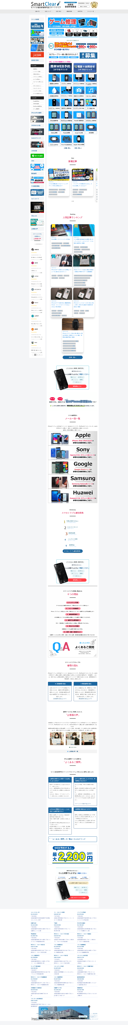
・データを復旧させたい (37, 93)
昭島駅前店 (80, 987)
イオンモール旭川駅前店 (37, 998)
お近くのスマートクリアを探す (78, 897)
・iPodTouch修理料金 (37, 106)
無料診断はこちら (77, 386)
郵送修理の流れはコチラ (85, 698)
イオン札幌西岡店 (58, 977)
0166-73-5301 (34, 1000)
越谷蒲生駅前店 (81, 977)
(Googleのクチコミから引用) (36, 259)
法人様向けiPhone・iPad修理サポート (89, 1016)
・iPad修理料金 (35, 101)
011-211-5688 (80, 946)
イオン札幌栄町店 (35, 955)
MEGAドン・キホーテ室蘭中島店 (85, 966)
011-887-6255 (57, 968)
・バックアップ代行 (36, 90)
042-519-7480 (80, 989)
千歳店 (55, 923)
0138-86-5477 (80, 935)
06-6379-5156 (34, 989)
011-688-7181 (34, 935)
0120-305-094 (34, 968)
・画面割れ (34, 69)
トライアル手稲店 (81, 912)
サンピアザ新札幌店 (35, 966)
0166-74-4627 (57, 957)
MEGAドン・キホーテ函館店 (84, 933)
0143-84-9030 (80, 968)
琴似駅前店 (33, 933)
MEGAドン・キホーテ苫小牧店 (61, 933)
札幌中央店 (33, 923)
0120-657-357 (57, 914)
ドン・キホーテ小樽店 (59, 912)
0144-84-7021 (57, 935)
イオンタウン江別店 (59, 966)
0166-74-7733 (80, 957)
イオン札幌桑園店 (81, 944)
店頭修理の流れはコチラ (59, 698)
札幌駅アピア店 (57, 987)
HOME (37, 1013)
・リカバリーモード (36, 88)
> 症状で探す (94, 1013)
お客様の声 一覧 (73, 751)
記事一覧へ (72, 357)
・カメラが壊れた (36, 79)
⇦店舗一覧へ (67, 148)
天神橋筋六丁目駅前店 (36, 987)
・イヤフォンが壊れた (37, 76)
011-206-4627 (57, 946)
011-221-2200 (34, 925)
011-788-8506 (34, 957)
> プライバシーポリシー (92, 1015)
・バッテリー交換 (36, 71)
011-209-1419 (57, 989)
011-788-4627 (80, 925)
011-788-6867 (34, 979)
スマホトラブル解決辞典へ (73, 551)
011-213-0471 (34, 914)
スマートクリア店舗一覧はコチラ (83, 803)
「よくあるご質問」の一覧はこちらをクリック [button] (68, 839)
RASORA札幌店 (81, 923)
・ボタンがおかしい (36, 85)
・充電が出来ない (36, 74)
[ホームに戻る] (64, 5)
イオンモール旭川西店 (82, 955)
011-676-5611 (80, 914)
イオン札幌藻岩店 (58, 944)
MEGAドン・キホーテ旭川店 (61, 955)
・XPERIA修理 (35, 103)
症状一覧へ (78, 148)
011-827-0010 (57, 979)
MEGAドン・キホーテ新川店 (38, 944)
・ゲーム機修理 (35, 108)
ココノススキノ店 (35, 912)
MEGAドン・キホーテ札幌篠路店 (39, 977)
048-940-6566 (80, 979)
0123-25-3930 (57, 925)
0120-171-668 (34, 946)
